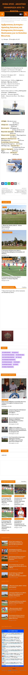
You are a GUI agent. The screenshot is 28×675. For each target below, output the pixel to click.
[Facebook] (2, 183)
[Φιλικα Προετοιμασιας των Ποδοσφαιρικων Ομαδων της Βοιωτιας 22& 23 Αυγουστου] (5, 543)
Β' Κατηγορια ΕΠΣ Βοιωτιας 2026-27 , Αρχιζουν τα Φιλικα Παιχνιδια (11, 277)
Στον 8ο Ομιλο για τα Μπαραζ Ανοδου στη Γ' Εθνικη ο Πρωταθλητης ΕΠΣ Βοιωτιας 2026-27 (17, 574)
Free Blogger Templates (14, 672)
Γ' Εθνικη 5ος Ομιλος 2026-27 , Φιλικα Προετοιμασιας (12, 226)
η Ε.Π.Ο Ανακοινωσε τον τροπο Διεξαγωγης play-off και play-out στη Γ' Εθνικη (17, 566)
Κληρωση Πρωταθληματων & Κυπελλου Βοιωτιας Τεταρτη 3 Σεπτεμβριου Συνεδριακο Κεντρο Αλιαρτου (14, 403)
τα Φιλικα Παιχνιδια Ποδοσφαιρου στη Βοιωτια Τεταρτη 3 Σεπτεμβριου (17, 411)
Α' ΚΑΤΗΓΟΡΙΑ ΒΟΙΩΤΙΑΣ (9, 355)
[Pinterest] (12, 183)
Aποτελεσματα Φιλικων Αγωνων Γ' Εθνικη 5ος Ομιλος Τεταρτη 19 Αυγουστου (17, 558)
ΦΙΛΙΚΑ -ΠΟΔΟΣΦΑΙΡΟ (8, 367)
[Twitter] (5, 183)
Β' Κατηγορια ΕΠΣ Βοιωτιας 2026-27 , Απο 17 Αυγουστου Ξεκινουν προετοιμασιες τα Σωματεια (7, 524)
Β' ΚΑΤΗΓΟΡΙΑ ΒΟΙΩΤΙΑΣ (9, 357)
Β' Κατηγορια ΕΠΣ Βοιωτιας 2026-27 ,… (11, 640)
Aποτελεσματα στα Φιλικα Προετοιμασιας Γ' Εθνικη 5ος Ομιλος (17, 550)
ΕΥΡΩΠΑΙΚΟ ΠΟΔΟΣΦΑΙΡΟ (9, 359)
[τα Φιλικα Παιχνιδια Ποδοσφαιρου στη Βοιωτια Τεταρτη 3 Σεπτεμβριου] (5, 412)
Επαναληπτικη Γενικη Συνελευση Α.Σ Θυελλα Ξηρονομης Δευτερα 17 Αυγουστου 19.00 (20, 501)
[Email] (15, 183)
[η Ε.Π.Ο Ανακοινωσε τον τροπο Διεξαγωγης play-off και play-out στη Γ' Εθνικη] (5, 566)
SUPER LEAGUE (7, 352)
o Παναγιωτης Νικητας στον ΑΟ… (11, 638)
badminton (15, 352)
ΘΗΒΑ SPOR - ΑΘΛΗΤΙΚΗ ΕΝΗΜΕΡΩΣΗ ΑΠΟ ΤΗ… (12, 634)
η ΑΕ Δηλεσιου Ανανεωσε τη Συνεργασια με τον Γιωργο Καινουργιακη (20, 523)
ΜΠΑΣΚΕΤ (17, 362)
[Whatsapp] (9, 183)
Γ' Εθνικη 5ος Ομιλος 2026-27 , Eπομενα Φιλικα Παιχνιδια (16, 609)
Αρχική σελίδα (5, 18)
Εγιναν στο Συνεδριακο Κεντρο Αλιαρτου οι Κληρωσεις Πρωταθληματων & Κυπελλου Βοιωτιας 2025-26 (16, 420)
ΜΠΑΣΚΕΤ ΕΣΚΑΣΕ (8, 364)
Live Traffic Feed (13, 631)
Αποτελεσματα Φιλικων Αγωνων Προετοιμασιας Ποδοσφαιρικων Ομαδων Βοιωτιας (17, 617)
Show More (23, 481)
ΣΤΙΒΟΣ (16, 364)
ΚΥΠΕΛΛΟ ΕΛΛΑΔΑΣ (8, 362)
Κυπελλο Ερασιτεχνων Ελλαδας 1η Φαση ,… (10, 659)
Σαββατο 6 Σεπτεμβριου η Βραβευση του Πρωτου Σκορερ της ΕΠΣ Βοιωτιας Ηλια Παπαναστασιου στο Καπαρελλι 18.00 (17, 429)
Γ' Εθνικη (19, 357)
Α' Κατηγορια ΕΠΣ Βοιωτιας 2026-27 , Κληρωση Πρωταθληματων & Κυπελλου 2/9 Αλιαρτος (13, 252)
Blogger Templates (13, 670)
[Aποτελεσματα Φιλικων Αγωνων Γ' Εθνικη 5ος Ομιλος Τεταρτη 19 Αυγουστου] (5, 558)
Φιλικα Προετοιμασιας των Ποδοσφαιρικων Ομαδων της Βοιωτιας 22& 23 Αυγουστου (16, 543)
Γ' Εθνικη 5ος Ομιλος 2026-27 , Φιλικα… (12, 647)
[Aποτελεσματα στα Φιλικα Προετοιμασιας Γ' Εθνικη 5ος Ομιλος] (5, 551)
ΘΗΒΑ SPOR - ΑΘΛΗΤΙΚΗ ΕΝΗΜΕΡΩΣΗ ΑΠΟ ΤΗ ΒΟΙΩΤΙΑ (14, 7)
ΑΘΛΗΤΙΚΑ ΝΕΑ (20, 355)
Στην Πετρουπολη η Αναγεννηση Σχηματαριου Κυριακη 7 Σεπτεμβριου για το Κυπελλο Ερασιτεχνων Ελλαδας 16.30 (17, 439)
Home (14, 668)
